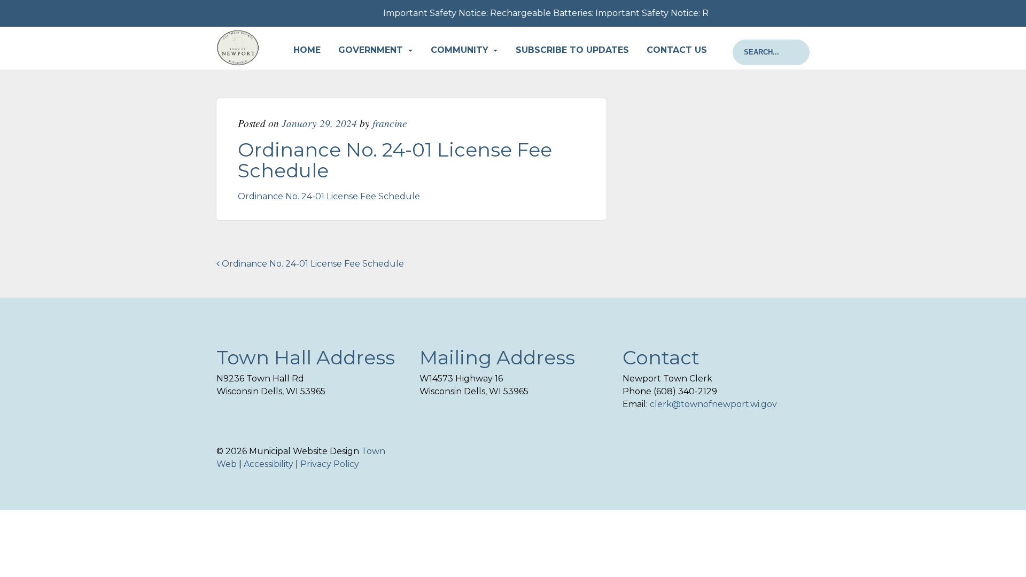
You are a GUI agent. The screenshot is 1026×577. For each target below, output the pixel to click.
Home (307, 50)
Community (461, 50)
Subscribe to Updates (572, 50)
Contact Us (677, 50)
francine (389, 123)
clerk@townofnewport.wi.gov (713, 404)
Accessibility (268, 464)
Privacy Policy (329, 464)
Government (372, 50)
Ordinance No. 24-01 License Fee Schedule (329, 196)
